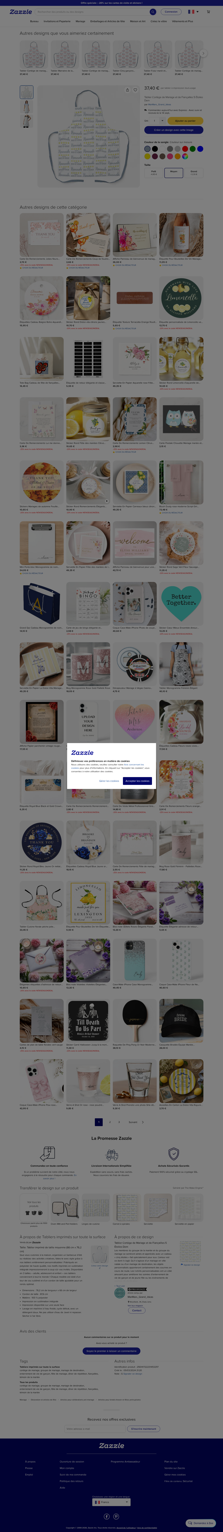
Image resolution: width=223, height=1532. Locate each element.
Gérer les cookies (109, 781)
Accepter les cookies (137, 781)
